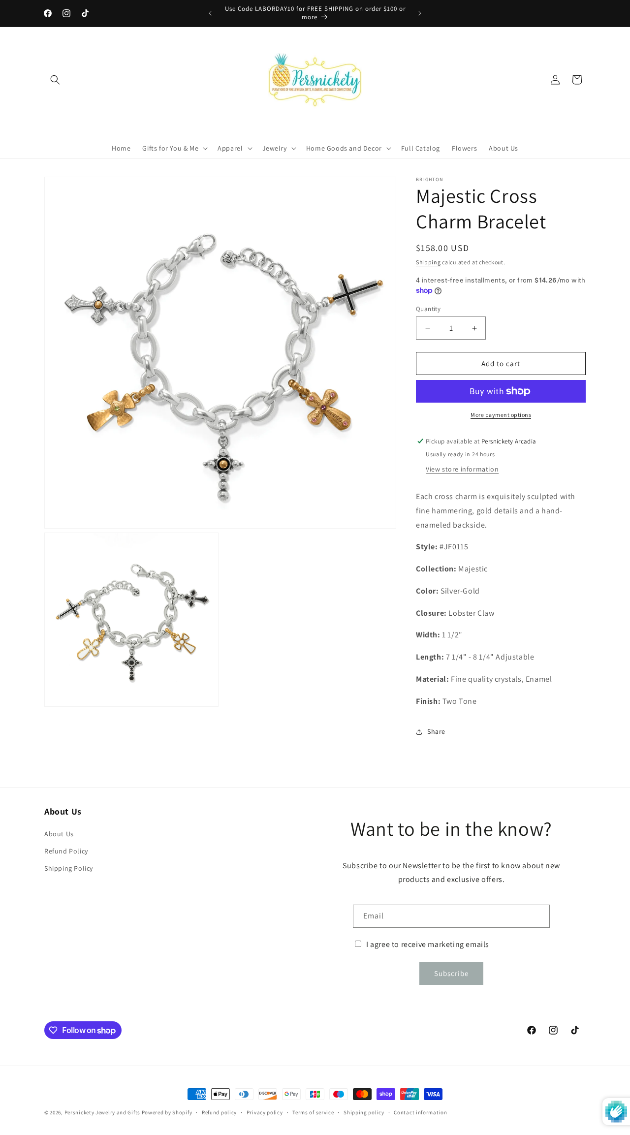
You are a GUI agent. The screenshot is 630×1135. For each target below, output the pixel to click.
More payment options (501, 414)
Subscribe (451, 973)
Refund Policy (66, 851)
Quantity (428, 309)
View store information (462, 469)
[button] (55, 80)
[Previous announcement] (210, 13)
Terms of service (313, 1112)
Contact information (420, 1112)
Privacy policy (265, 1112)
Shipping (428, 262)
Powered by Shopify (167, 1112)
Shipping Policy (68, 868)
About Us (59, 833)
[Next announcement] (420, 13)
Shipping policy (364, 1112)
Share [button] (436, 731)
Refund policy (219, 1112)
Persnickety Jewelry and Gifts (102, 1112)
